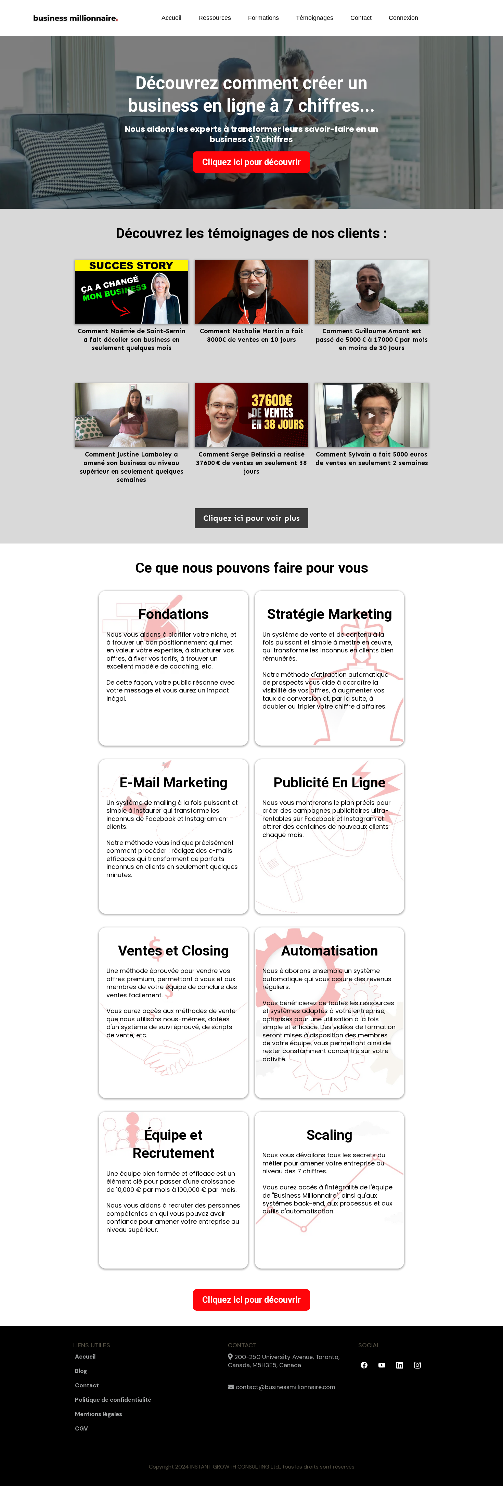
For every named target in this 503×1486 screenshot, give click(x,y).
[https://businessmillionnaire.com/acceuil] (75, 18)
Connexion (403, 17)
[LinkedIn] (400, 1365)
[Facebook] (364, 1365)
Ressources (214, 17)
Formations (263, 17)
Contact (361, 17)
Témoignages (314, 17)
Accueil (171, 17)
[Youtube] (382, 1365)
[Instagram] (417, 1365)
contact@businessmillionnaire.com (285, 1387)
